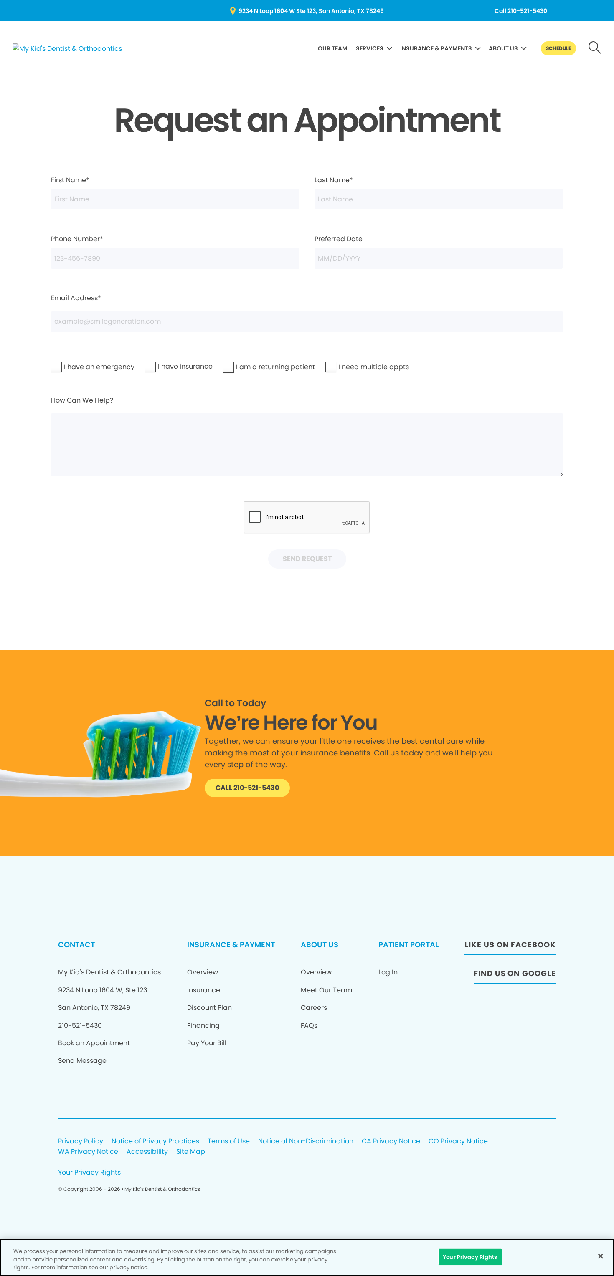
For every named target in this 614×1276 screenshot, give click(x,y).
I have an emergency (77, 367)
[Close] (600, 1256)
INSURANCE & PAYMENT (231, 944)
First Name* (70, 180)
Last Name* (334, 180)
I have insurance (168, 366)
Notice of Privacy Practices (155, 1141)
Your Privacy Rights (89, 1172)
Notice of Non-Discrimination (305, 1141)
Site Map (190, 1152)
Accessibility (147, 1152)
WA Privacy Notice (88, 1152)
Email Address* (76, 298)
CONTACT (76, 944)
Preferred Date (339, 239)
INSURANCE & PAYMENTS (436, 48)
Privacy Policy (80, 1141)
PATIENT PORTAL (408, 944)
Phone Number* (77, 239)
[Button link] (595, 48)
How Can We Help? (82, 400)
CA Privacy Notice (391, 1141)
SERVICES (369, 48)
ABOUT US (503, 48)
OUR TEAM (333, 48)
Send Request (307, 559)
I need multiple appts (352, 367)
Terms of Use (229, 1141)
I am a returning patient (252, 367)
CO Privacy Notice (458, 1141)
